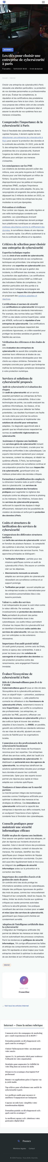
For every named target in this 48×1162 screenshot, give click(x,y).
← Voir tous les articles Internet (15, 1006)
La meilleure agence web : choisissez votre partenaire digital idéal (22, 1119)
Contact (32, 1148)
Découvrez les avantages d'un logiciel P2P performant (22, 1073)
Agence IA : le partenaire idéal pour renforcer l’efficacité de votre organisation (23, 1057)
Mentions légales (19, 1148)
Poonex (27, 1140)
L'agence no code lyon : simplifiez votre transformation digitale (21, 1104)
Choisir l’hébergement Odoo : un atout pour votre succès (23, 1050)
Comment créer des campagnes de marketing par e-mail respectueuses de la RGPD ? (23, 1034)
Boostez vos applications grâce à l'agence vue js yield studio (23, 1080)
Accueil (5, 78)
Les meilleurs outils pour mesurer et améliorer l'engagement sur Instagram (21, 1096)
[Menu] (43, 2)
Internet (8, 50)
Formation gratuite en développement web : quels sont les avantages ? (23, 1042)
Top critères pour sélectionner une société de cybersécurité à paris (23, 1088)
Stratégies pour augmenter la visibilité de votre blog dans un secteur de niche (22, 1065)
